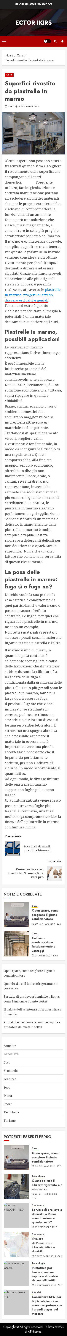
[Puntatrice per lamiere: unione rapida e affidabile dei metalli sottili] (16, 1273)
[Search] (55, 41)
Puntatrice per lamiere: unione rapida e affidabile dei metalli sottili (45, 1274)
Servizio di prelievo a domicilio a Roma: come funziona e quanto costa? (47, 1216)
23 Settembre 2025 (46, 1194)
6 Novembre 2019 (28, 106)
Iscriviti (62, 41)
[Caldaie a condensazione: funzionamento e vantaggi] (16, 943)
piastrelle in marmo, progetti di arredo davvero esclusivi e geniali (33, 295)
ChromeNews (55, 1327)
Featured (10, 1079)
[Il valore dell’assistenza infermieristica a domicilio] (16, 1244)
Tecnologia (11, 1112)
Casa (9, 74)
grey (11, 106)
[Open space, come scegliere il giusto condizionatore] (16, 914)
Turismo (10, 1121)
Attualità (10, 1046)
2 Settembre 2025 (45, 1285)
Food (7, 1087)
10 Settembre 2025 (46, 1227)
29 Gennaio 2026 (45, 924)
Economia (11, 1071)
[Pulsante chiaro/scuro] (47, 41)
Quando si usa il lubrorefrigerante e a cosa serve (47, 1185)
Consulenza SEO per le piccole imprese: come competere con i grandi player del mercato (47, 1305)
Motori (8, 1096)
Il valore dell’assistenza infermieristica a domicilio (43, 1245)
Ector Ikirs (33, 22)
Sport (8, 1104)
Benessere (11, 1054)
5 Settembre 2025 (45, 1256)
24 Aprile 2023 (43, 955)
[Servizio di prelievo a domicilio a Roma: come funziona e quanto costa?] (16, 1215)
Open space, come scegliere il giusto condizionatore (45, 914)
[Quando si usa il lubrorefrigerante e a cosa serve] (16, 1186)
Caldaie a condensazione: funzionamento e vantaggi (43, 944)
